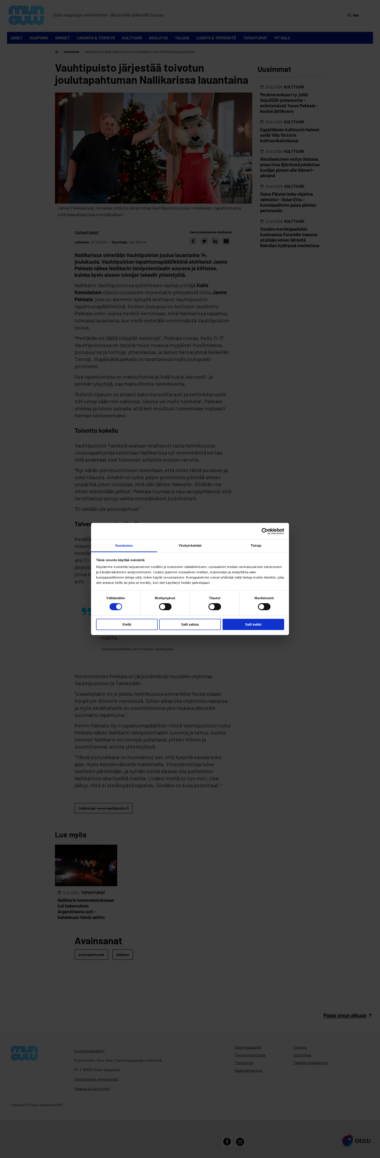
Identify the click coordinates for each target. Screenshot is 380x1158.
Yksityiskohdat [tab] (190, 545)
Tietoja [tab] (256, 545)
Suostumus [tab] (124, 545)
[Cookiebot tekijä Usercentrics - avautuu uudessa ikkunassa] (265, 531)
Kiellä (126, 624)
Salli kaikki (253, 624)
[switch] (165, 606)
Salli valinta (190, 624)
